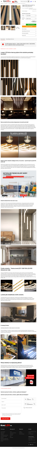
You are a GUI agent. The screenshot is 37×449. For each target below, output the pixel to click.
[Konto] (33, 1)
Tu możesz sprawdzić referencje (6, 388)
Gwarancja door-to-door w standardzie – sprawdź (8, 48)
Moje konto (20, 432)
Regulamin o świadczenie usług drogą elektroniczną (4, 439)
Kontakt (2, 440)
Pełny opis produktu (25, 33)
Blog (10, 436)
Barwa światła (23, 15)
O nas (11, 431)
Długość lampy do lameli (23, 18)
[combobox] (25, 1)
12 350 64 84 (29, 399)
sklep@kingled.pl (30, 404)
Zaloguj (20, 431)
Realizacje (11, 437)
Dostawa (11, 435)
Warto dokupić (24, 28)
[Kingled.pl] (7, 1)
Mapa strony (2, 432)
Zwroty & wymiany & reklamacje (13, 433)
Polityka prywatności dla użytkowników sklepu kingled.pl (4, 436)
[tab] (3, 39)
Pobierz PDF (24, 35)
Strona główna (3, 431)
